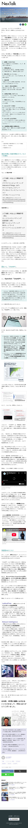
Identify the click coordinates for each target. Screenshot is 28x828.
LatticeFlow (7, 603)
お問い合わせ (16, 816)
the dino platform (15, 824)
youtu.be (3, 489)
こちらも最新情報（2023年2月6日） (11, 515)
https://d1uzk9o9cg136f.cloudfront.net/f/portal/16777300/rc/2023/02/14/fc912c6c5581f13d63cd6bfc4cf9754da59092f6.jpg (13, 201)
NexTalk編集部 (9, 18)
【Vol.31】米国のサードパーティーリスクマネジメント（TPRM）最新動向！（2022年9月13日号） (13, 751)
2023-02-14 (8, 19)
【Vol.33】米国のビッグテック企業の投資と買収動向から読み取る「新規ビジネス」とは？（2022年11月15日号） (13, 740)
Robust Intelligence (10, 622)
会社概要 (10, 816)
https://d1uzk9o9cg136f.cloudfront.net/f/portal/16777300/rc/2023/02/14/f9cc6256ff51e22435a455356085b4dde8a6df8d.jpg (13, 236)
